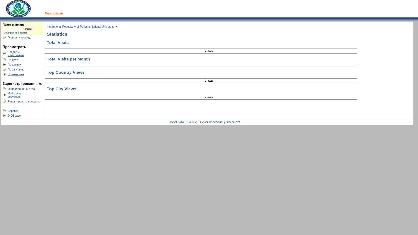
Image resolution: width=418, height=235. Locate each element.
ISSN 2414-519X (180, 122)
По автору (14, 64)
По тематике (16, 74)
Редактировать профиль (24, 101)
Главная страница (19, 37)
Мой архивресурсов (15, 95)
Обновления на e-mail (22, 89)
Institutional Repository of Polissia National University (81, 26)
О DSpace (14, 115)
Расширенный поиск (15, 32)
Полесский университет (224, 122)
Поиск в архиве (13, 24)
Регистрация (54, 13)
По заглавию (16, 69)
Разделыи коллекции (16, 53)
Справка (13, 110)
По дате (13, 60)
